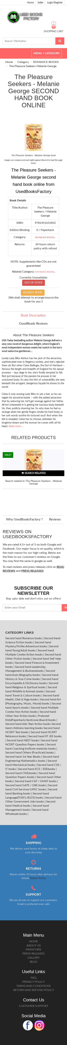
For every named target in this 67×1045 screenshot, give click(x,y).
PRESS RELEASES (33, 953)
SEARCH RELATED (35, 473)
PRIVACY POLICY (33, 981)
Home (30, 2)
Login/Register (55, 2)
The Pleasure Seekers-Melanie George (32, 66)
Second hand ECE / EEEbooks (37, 769)
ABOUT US (33, 945)
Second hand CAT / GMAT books (36, 781)
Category (23, 62)
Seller (40, 2)
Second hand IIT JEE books (45, 736)
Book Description (33, 315)
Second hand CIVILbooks (21, 773)
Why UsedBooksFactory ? (24, 519)
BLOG (33, 961)
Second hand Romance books (24, 638)
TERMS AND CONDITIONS (33, 986)
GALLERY (34, 957)
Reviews (55, 519)
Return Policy (38, 878)
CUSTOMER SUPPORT (33, 1006)
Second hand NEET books (23, 740)
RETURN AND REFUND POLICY (33, 990)
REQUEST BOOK (32, 292)
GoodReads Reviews (33, 323)
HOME (33, 941)
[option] (33, 478)
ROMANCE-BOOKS (46, 62)
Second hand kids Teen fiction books (28, 724)
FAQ (33, 977)
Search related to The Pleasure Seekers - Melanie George (33, 482)
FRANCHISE (33, 949)
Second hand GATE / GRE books (26, 785)
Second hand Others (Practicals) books (29, 752)
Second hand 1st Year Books (23, 756)
